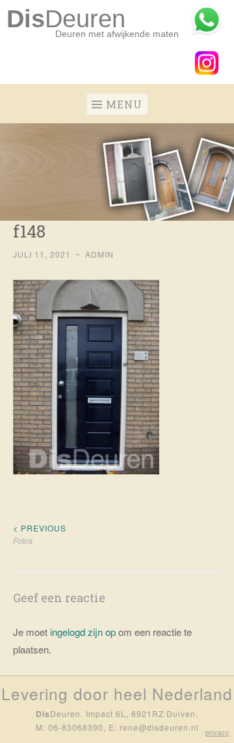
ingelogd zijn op (83, 632)
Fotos (39, 533)
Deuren (65, 18)
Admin (99, 254)
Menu (124, 104)
